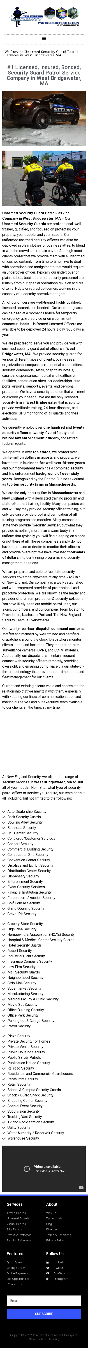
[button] (44, 38)
